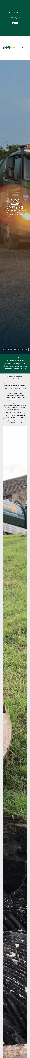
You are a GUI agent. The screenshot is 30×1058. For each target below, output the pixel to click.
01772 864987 (16, 12)
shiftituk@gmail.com (16, 18)
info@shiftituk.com (22, 349)
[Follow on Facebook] (13, 23)
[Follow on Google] (16, 23)
